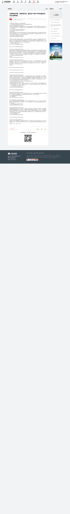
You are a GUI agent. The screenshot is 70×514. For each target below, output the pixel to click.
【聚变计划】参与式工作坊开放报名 (55, 22)
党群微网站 (29, 2)
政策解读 (38, 2)
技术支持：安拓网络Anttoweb (11, 158)
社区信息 (34, 2)
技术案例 (21, 2)
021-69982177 (62, 2)
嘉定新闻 (14, 2)
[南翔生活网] (6, 2)
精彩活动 (18, 2)
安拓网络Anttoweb (45, 157)
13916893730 (13, 157)
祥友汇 (25, 2)
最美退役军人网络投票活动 (54, 31)
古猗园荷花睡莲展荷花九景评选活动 (55, 33)
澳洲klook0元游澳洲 (53, 38)
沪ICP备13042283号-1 (14, 159)
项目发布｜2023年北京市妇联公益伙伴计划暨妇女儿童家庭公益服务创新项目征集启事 (56, 25)
